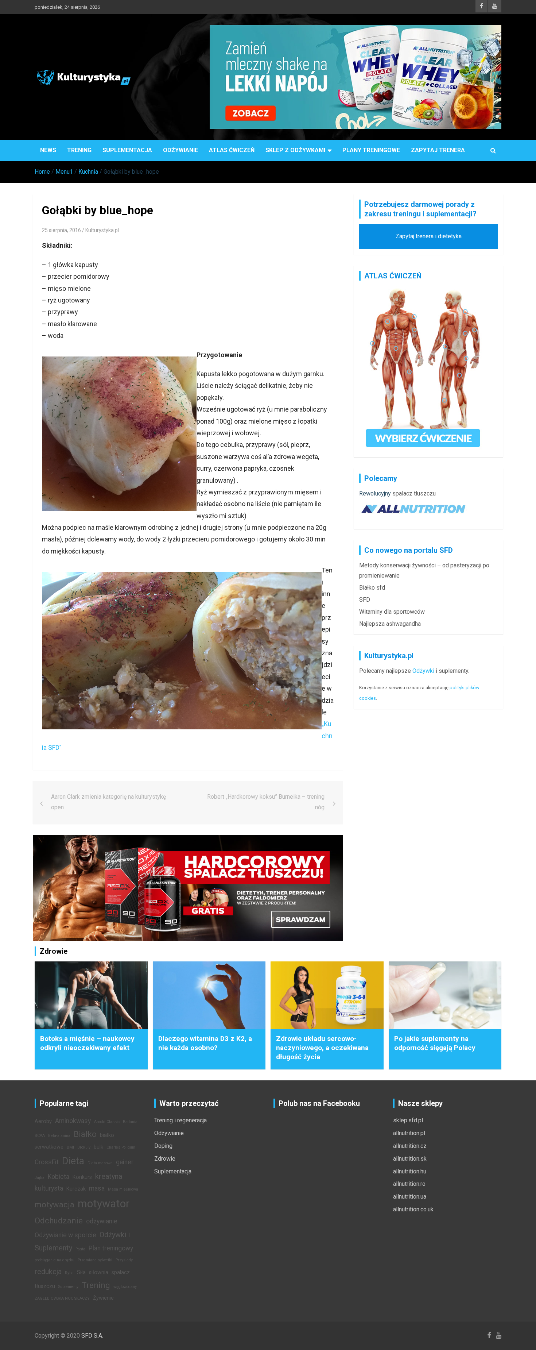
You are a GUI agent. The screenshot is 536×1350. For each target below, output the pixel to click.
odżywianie (101, 1221)
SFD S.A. (92, 1335)
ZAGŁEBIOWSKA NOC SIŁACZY (62, 1298)
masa (97, 1188)
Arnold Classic (107, 1121)
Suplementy (68, 1286)
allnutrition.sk (410, 1158)
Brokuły (83, 1147)
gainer (124, 1162)
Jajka (39, 1177)
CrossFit (47, 1162)
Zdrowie (164, 1158)
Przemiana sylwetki (95, 1260)
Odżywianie (180, 150)
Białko (85, 1134)
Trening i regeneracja (180, 1120)
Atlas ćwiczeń (232, 150)
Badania (130, 1121)
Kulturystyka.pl (102, 230)
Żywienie (103, 1298)
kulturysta (49, 1188)
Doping (163, 1145)
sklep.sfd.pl (408, 1120)
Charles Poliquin (120, 1147)
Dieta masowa (100, 1163)
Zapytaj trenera (438, 150)
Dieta (73, 1161)
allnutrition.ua (409, 1196)
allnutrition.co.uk (413, 1209)
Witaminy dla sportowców (392, 611)
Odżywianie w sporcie (65, 1235)
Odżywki (423, 670)
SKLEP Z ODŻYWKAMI (295, 150)
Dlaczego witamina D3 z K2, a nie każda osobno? (205, 1043)
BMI (70, 1147)
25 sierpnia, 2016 (61, 230)
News (48, 150)
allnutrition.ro (409, 1183)
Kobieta (58, 1176)
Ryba (69, 1272)
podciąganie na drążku (54, 1260)
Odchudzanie (59, 1220)
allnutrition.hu (409, 1171)
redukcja (48, 1271)
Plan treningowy (111, 1248)
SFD (364, 599)
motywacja (54, 1204)
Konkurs (82, 1177)
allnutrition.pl (409, 1133)
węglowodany (125, 1286)
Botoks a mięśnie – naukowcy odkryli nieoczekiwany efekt (87, 1043)
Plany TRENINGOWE (371, 150)
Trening (79, 150)
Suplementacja (127, 150)
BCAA (40, 1135)
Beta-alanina (59, 1135)
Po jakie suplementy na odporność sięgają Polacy (434, 1043)
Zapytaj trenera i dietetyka (429, 236)
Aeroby (43, 1121)
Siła (81, 1272)
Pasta (80, 1249)
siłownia (98, 1272)
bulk (98, 1147)
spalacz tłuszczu (414, 493)
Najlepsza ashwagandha (390, 623)
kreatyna (108, 1176)
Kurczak (76, 1189)
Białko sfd (372, 587)
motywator (103, 1203)
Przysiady (124, 1260)
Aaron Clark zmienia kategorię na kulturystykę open (108, 802)
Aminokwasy (73, 1121)
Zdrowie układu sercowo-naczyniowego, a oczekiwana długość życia (322, 1047)
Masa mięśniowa (123, 1189)
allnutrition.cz (410, 1145)
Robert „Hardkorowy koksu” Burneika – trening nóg (266, 802)
